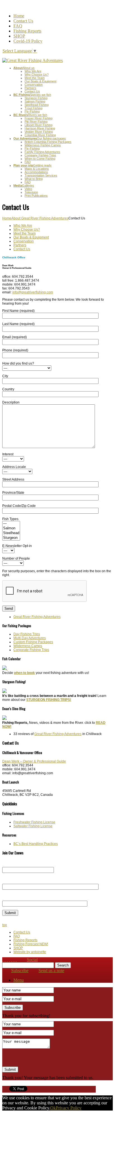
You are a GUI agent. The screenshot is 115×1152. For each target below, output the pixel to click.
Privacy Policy (69, 1107)
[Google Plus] (16, 959)
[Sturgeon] (11, 538)
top (4, 925)
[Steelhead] (11, 533)
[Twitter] (11, 959)
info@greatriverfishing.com (32, 292)
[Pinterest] (14, 959)
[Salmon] (11, 528)
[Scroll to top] (5, 959)
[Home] (2, 959)
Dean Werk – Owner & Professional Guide (34, 761)
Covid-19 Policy (27, 41)
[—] (11, 523)
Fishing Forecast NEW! (30, 944)
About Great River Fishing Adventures (39, 218)
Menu (18, 980)
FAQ (17, 26)
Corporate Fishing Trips (31, 650)
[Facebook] (9, 959)
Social (32, 959)
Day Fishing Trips (26, 634)
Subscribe (19, 970)
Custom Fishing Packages (33, 642)
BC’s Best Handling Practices (35, 844)
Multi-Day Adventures (29, 638)
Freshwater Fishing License (34, 822)
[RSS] (7, 959)
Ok (53, 1107)
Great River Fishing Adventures (37, 617)
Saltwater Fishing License (32, 826)
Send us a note (51, 970)
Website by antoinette (29, 952)
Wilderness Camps (27, 646)
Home (18, 15)
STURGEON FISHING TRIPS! (48, 700)
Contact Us (23, 20)
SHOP (19, 36)
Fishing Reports (27, 31)
